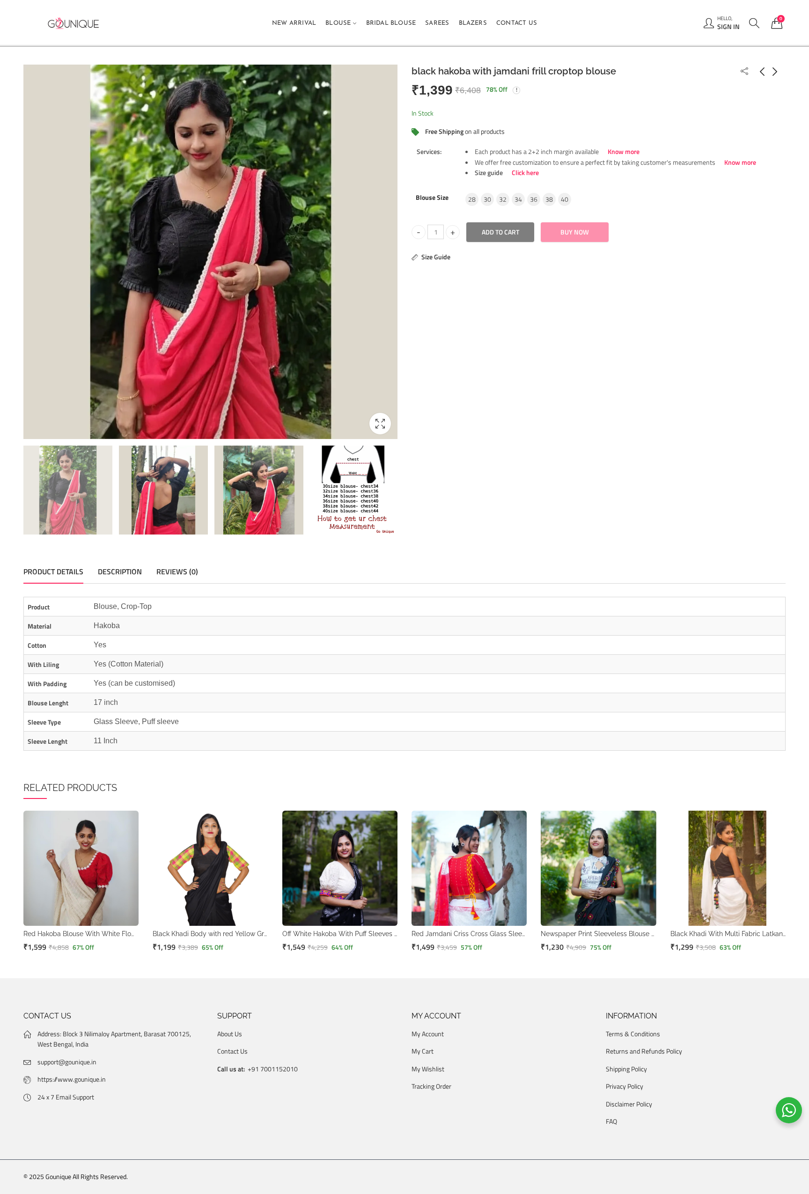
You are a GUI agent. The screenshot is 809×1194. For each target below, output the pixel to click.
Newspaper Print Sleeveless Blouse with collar (612, 934)
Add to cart (500, 232)
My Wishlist (428, 1069)
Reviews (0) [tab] (177, 571)
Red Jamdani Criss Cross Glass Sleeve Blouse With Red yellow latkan (518, 934)
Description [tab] (120, 571)
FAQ (611, 1121)
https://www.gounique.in (71, 1079)
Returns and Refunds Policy (644, 1051)
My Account (428, 1034)
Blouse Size (432, 197)
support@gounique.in (66, 1062)
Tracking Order (431, 1086)
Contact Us (232, 1051)
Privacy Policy (624, 1086)
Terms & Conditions (633, 1034)
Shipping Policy (626, 1069)
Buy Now (574, 232)
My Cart (423, 1051)
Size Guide (435, 257)
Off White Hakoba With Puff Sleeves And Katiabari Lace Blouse (378, 934)
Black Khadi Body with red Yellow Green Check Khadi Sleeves (247, 934)
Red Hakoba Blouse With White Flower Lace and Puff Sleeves (117, 934)
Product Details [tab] (53, 571)
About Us (229, 1034)
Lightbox (380, 423)
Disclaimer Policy (629, 1104)
